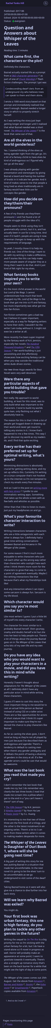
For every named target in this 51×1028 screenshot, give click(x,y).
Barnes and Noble (13, 984)
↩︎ (25, 1000)
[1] (15, 216)
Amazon (38, 981)
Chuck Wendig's (27, 79)
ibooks (29, 984)
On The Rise (32, 939)
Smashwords (21, 987)
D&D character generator (25, 75)
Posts (10, 1024)
